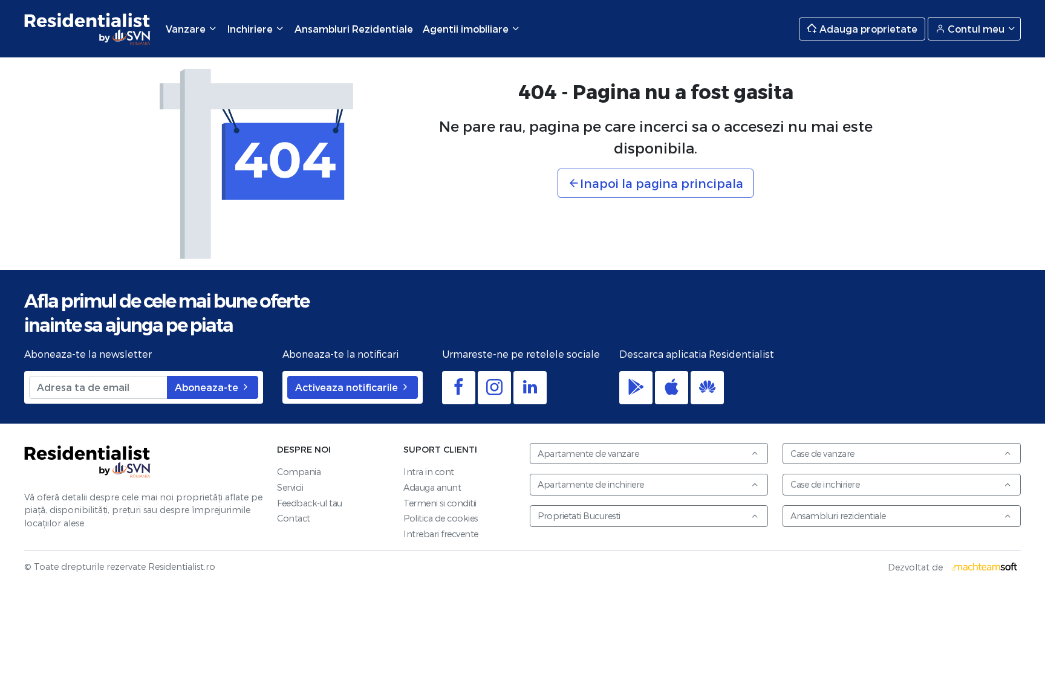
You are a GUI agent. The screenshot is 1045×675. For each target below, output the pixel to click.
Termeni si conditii (440, 503)
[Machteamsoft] (984, 567)
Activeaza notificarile (347, 387)
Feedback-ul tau (309, 503)
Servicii (290, 487)
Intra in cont (428, 472)
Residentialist (87, 462)
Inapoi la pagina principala (661, 183)
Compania (299, 472)
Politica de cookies (440, 518)
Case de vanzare (822, 453)
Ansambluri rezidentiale (838, 516)
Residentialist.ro (87, 29)
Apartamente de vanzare (588, 453)
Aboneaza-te (208, 387)
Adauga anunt (432, 487)
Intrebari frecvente (440, 534)
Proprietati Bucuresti (579, 516)
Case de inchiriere (824, 484)
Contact (293, 518)
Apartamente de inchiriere (591, 484)
